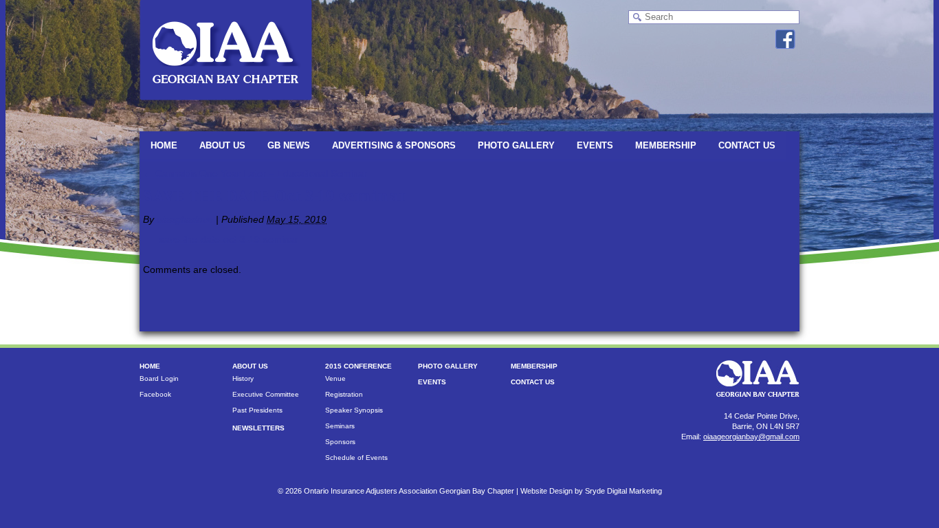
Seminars (340, 426)
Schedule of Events (356, 457)
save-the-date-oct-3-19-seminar (228, 239)
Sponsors (340, 442)
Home (164, 145)
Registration (344, 394)
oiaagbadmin (185, 219)
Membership (665, 145)
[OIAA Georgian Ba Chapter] (226, 106)
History (243, 378)
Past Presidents (257, 410)
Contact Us (746, 145)
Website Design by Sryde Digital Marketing (591, 491)
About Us (222, 145)
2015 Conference (358, 366)
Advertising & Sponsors (394, 145)
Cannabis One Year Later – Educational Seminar (255, 173)
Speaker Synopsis (354, 410)
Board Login (159, 378)
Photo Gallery (516, 145)
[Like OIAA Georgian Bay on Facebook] (785, 39)
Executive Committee (265, 394)
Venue (335, 378)
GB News (288, 145)
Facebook (155, 394)
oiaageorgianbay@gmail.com (751, 436)
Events (595, 145)
